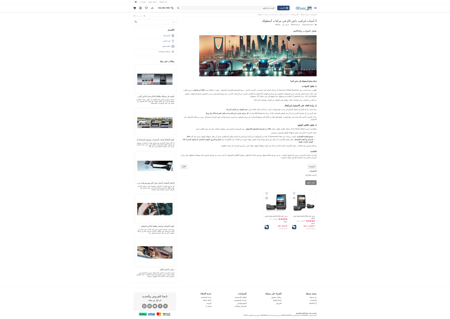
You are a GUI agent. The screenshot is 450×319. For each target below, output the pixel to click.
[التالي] (134, 16)
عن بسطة (313, 297)
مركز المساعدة (206, 297)
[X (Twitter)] (165, 306)
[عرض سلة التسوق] (134, 8)
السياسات (313, 300)
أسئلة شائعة (152, 2)
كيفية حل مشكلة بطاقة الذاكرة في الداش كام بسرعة (154, 96)
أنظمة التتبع (166, 46)
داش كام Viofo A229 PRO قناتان (276, 216)
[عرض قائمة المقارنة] (152, 8)
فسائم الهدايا (277, 300)
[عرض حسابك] (140, 8)
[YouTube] (155, 306)
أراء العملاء (163, 2)
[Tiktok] (144, 306)
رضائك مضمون (276, 297)
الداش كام (301, 94)
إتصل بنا (143, 2)
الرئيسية (312, 166)
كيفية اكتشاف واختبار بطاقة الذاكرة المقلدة (157, 226)
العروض (278, 303)
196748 (245, 315)
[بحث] (178, 8)
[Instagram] (149, 306)
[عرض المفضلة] (146, 8)
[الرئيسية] (301, 8)
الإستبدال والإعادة (240, 306)
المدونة (208, 303)
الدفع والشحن (241, 303)
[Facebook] (160, 306)
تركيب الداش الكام (167, 270)
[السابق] (144, 16)
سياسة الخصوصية (240, 300)
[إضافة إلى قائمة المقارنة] (294, 198)
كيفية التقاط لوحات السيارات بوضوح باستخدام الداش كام (154, 140)
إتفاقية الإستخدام (240, 297)
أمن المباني (166, 41)
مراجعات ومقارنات (164, 51)
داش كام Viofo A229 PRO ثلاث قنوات (304, 217)
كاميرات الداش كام (305, 117)
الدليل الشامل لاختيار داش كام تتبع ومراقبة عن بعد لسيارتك (154, 183)
